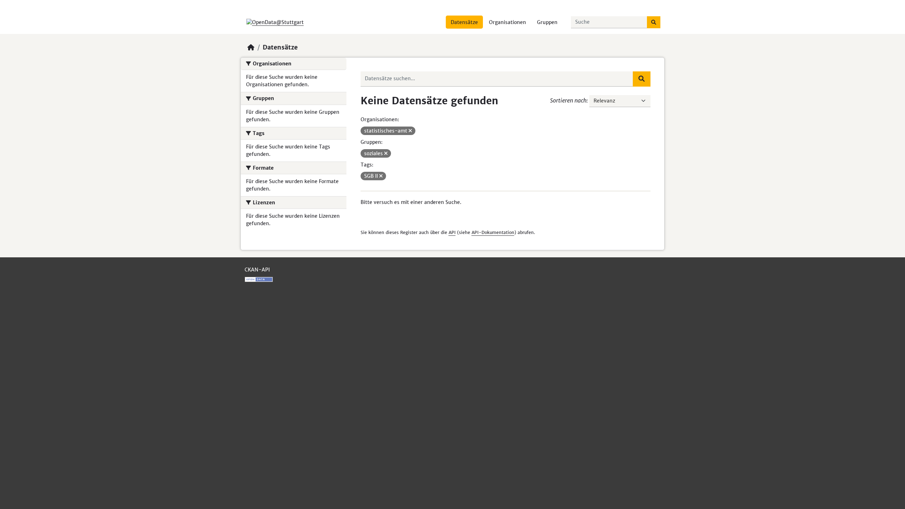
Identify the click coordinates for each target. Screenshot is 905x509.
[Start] (251, 47)
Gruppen (547, 22)
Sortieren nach (568, 100)
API (452, 232)
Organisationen (507, 22)
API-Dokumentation (493, 232)
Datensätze (464, 22)
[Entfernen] (410, 131)
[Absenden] (653, 22)
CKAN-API (257, 270)
